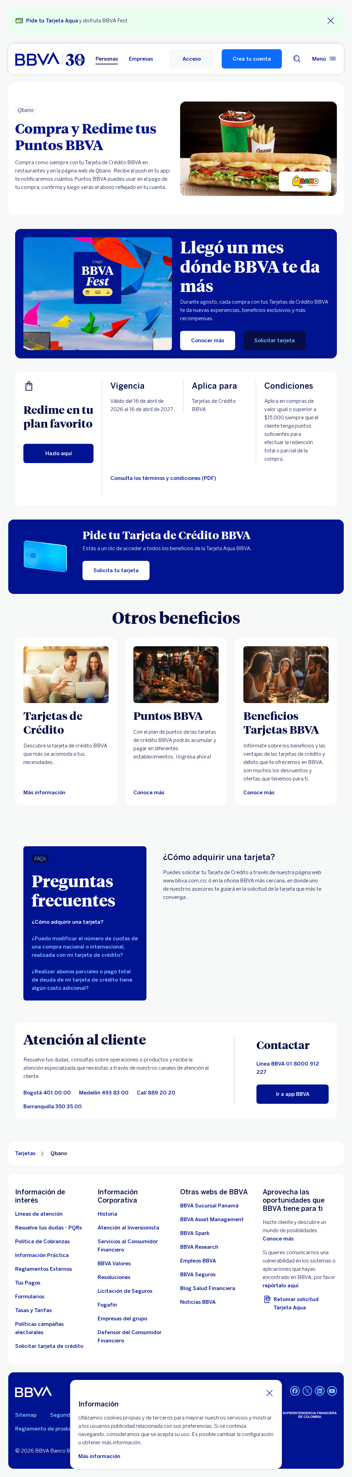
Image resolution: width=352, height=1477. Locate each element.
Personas (107, 59)
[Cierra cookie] (269, 1392)
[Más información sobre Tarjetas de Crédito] (66, 674)
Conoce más (278, 1239)
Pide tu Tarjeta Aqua (52, 21)
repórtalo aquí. (281, 1285)
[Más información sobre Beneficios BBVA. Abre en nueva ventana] (286, 674)
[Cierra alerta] (330, 20)
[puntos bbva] (176, 674)
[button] (191, 59)
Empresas (141, 59)
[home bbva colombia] (50, 59)
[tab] (85, 922)
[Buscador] (297, 59)
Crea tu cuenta (252, 59)
